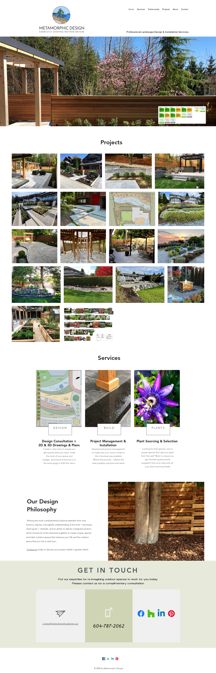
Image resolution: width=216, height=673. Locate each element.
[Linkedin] (161, 613)
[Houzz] (151, 613)
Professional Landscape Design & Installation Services (158, 31)
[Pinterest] (171, 613)
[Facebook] (141, 613)
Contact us (32, 549)
